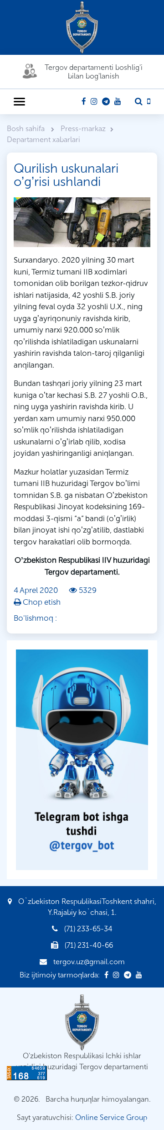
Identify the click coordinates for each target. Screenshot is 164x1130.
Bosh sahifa (26, 128)
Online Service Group (111, 1117)
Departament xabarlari (43, 139)
